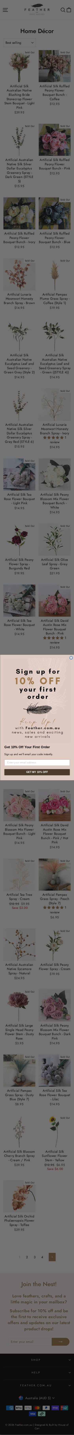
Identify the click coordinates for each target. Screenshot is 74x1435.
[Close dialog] (71, 657)
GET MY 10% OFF (37, 772)
